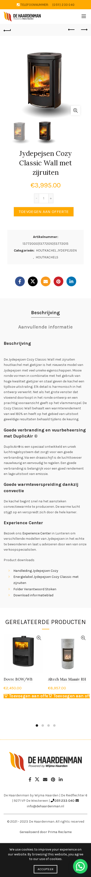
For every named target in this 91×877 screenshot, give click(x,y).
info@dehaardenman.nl (45, 806)
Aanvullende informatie (45, 327)
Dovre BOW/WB (18, 679)
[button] (80, 866)
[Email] (45, 281)
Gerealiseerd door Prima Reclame (46, 832)
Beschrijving (45, 312)
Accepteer (46, 869)
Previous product (72, 30)
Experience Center (36, 533)
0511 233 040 (64, 801)
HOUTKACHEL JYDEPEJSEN (56, 250)
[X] (33, 281)
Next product (84, 30)
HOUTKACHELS (47, 257)
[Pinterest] (58, 281)
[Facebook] (20, 281)
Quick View (39, 638)
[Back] (7, 30)
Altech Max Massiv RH (67, 679)
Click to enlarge (75, 110)
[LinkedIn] (71, 281)
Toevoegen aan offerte (44, 211)
